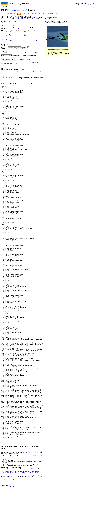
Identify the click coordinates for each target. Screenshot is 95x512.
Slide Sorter (18, 77)
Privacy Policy (9, 486)
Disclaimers (3, 486)
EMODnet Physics (89, 4)
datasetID (30, 468)
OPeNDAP (28, 452)
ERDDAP (5, 10)
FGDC (19, 18)
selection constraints (12, 453)
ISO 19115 (24, 18)
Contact (15, 486)
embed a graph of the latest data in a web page (24, 75)
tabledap (15, 10)
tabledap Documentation (14, 479)
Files (50, 18)
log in (77, 3)
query (40, 468)
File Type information (25, 59)
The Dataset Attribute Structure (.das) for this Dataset (18, 84)
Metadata (29, 18)
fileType (35, 468)
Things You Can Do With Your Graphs (13, 69)
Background (35, 18)
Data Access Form (44, 18)
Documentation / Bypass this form (8, 63)
